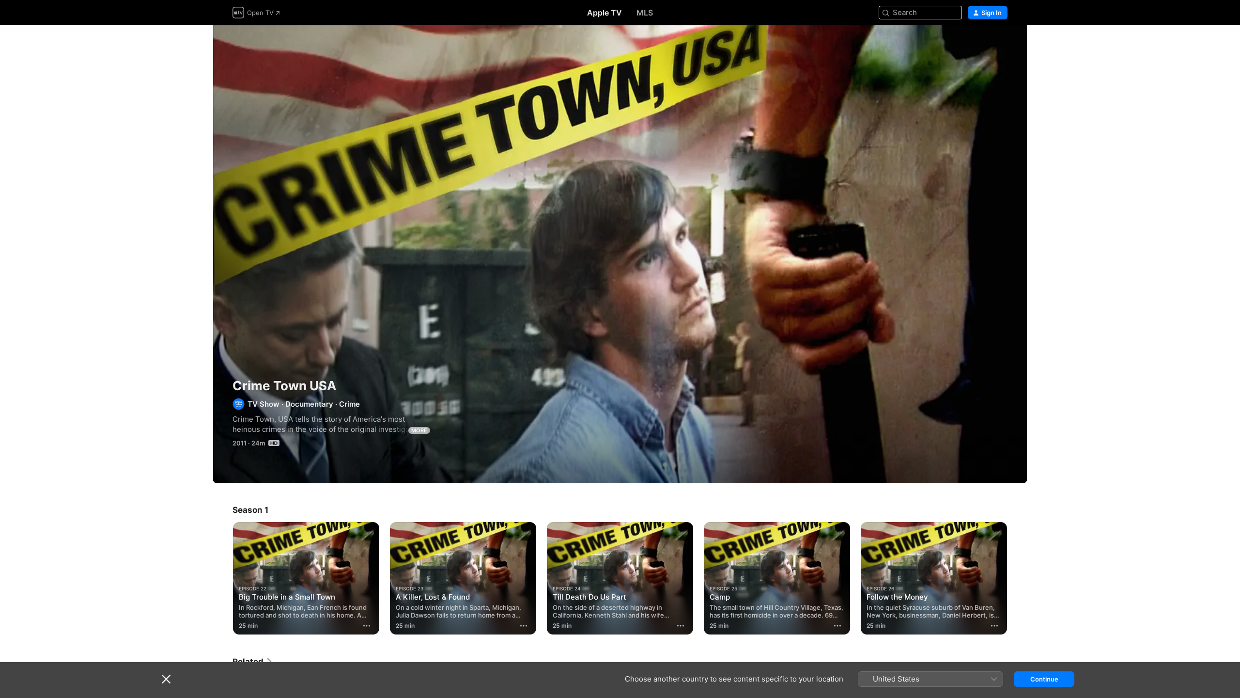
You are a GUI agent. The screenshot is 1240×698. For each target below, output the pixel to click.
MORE (419, 430)
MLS (644, 12)
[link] (252, 661)
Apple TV (604, 12)
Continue (1044, 679)
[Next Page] (1017, 578)
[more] (366, 626)
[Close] (166, 679)
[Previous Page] (223, 578)
